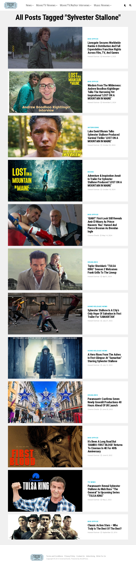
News (29, 5)
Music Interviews (55, 16)
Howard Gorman (93, 56)
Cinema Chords (93, 235)
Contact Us (80, 556)
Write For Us (101, 556)
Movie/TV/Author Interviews (75, 5)
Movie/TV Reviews (46, 5)
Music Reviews (102, 5)
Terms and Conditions (54, 556)
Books (85, 16)
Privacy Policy (69, 556)
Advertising (90, 556)
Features (73, 16)
